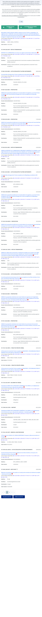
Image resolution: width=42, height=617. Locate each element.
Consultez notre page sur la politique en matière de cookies (14, 15)
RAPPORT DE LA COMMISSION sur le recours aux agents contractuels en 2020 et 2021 (19, 53)
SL (8, 40)
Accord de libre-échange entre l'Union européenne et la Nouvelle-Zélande (17, 74)
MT (37, 38)
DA (17, 38)
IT (32, 38)
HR (29, 38)
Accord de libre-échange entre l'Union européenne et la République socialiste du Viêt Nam (19, 175)
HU (31, 38)
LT (34, 38)
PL (1, 40)
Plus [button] (22, 21)
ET (25, 38)
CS (15, 38)
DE (18, 38)
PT (3, 40)
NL (38, 38)
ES (23, 38)
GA (27, 38)
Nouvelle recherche (7, 496)
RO (5, 40)
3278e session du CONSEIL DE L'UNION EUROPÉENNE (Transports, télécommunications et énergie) (20, 436)
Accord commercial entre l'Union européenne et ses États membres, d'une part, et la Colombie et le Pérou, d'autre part (19, 453)
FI (26, 38)
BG (13, 38)
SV (9, 40)
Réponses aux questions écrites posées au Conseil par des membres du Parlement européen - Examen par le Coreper (20, 473)
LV (35, 38)
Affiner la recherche (19, 496)
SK (6, 40)
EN (21, 38)
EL (20, 38)
